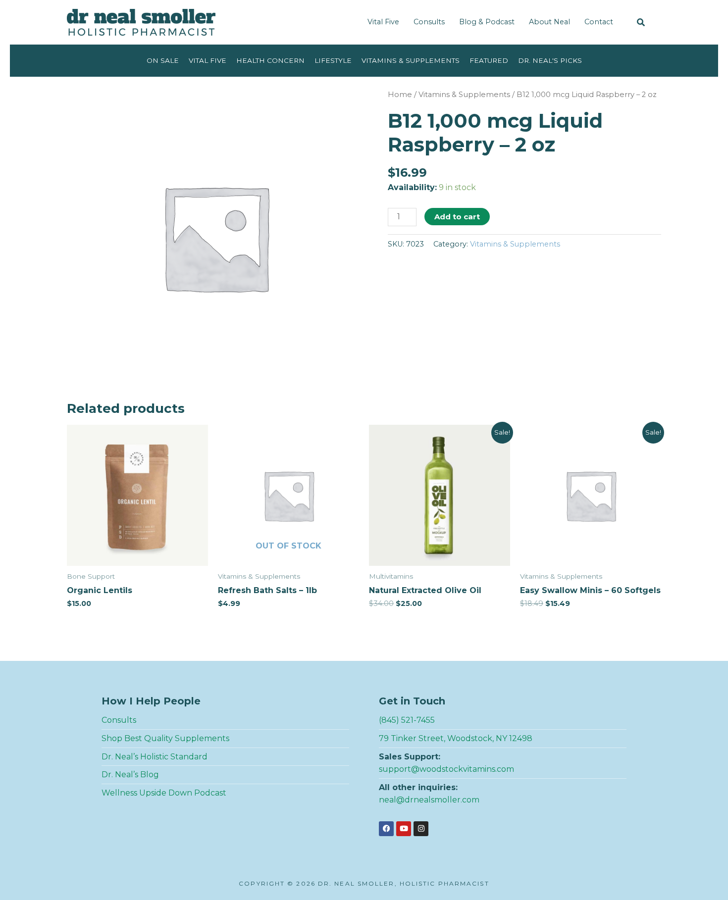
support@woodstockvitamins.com (446, 769)
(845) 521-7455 (407, 720)
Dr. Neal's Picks (550, 60)
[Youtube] (403, 828)
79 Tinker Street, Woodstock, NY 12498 (455, 738)
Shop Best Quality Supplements (165, 738)
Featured (488, 60)
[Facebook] (386, 828)
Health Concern (270, 60)
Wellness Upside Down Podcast (164, 793)
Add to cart (457, 216)
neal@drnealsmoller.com (429, 799)
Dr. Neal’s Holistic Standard (155, 756)
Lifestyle (333, 60)
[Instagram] (421, 828)
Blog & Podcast (487, 21)
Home (400, 94)
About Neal (549, 21)
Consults (429, 21)
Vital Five (383, 21)
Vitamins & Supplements (411, 60)
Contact (598, 21)
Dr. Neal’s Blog (130, 774)
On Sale (163, 60)
